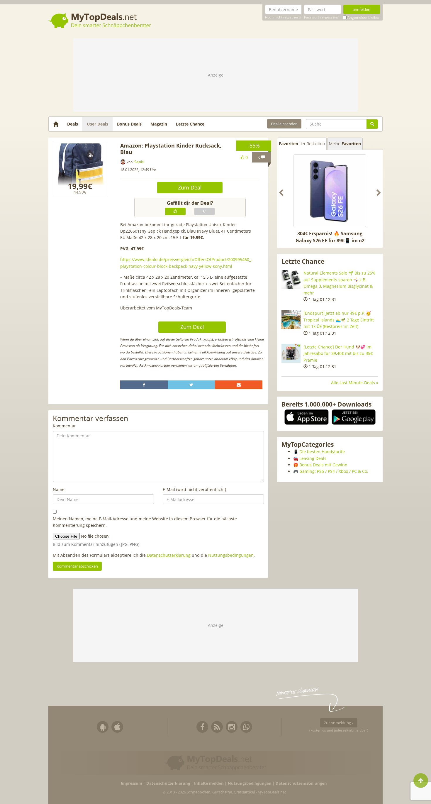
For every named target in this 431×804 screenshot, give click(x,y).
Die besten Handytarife (322, 451)
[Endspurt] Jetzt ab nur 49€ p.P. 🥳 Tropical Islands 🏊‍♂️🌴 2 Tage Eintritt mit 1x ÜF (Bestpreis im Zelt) (338, 319)
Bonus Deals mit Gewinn (323, 465)
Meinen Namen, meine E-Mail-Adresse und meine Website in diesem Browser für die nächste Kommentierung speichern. (145, 522)
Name (59, 489)
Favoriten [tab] (302, 143)
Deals (72, 124)
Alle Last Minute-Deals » (354, 382)
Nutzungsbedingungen (231, 555)
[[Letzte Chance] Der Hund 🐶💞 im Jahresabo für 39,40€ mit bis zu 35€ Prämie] (291, 353)
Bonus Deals (129, 124)
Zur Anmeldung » (339, 722)
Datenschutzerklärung (169, 555)
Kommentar (64, 426)
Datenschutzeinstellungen (301, 783)
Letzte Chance (190, 124)
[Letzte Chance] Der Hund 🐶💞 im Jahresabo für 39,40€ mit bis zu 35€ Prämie (338, 353)
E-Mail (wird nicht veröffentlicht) (194, 489)
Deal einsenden (284, 123)
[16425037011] (80, 169)
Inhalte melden (209, 783)
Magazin (158, 124)
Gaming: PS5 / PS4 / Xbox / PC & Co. (333, 471)
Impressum (131, 783)
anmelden (361, 9)
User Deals (97, 124)
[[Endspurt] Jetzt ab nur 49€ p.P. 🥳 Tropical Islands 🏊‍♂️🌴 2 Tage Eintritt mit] (291, 319)
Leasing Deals (312, 458)
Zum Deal (190, 187)
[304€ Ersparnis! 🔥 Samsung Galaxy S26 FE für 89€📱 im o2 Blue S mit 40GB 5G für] (329, 190)
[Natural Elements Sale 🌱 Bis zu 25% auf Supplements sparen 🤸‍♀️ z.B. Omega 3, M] (291, 279)
